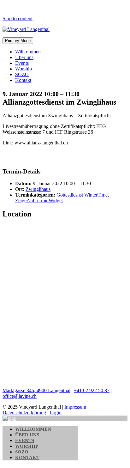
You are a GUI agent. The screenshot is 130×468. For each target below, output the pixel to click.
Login (56, 412)
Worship (23, 68)
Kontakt (23, 80)
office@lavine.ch (20, 396)
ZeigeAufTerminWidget (39, 200)
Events (22, 63)
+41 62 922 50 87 (91, 390)
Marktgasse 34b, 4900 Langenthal (36, 390)
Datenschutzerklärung (24, 412)
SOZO (22, 74)
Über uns (24, 57)
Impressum (75, 407)
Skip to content (17, 18)
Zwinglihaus (38, 189)
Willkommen (28, 51)
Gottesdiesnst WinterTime (82, 195)
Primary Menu (18, 40)
